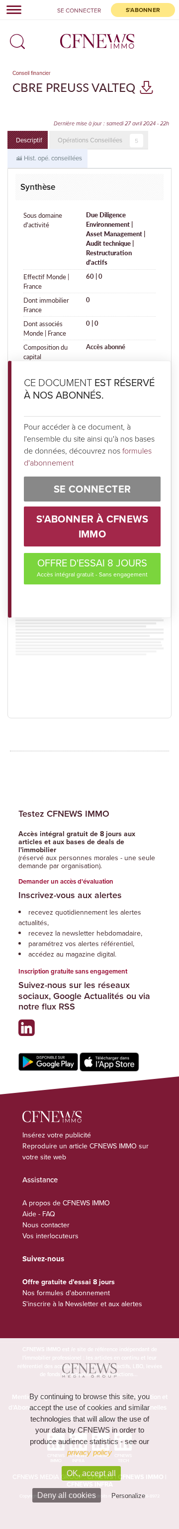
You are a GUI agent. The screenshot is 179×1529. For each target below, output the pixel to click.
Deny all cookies (66, 1495)
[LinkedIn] (29, 1031)
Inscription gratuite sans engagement (72, 971)
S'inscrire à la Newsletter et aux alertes (82, 1304)
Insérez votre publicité (56, 1135)
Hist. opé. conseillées (52, 157)
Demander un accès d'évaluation (65, 881)
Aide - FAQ (38, 1214)
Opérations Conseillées (98, 140)
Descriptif (29, 139)
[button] (15, 38)
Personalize (128, 1496)
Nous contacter (46, 1225)
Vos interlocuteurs (50, 1236)
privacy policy (89, 1452)
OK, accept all (91, 1473)
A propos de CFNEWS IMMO (66, 1203)
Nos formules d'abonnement (66, 1293)
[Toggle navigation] (11, 9)
